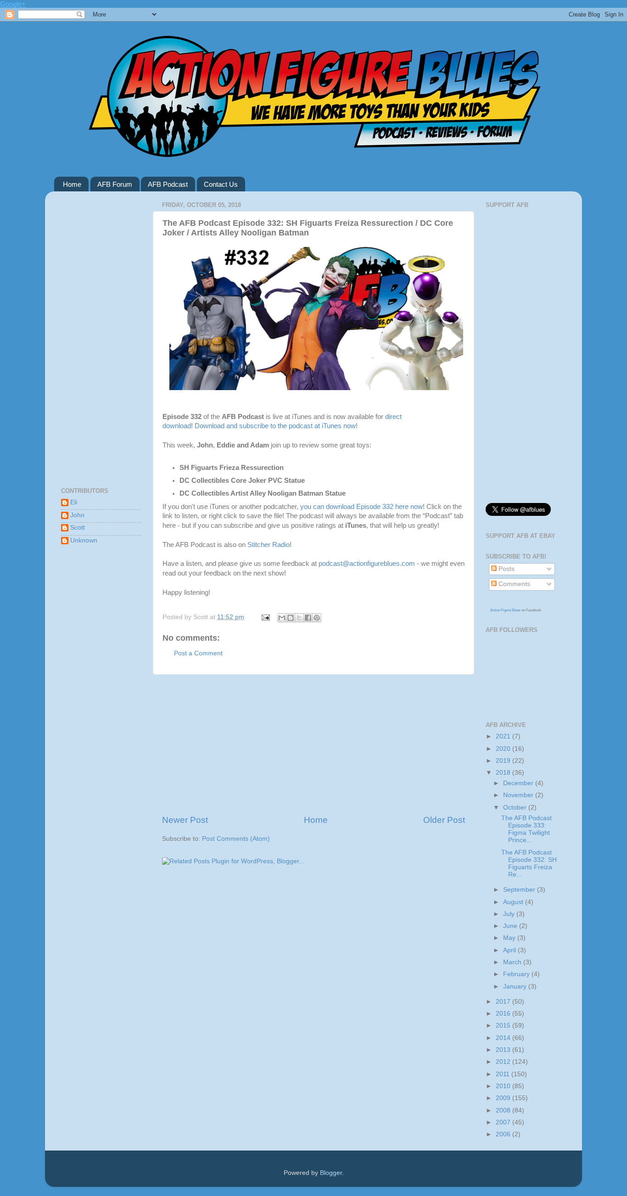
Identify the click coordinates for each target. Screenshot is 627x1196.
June (511, 925)
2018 (504, 772)
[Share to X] (299, 617)
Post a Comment (198, 653)
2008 (504, 1110)
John (77, 515)
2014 (504, 1037)
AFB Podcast (168, 184)
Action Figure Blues (505, 610)
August (514, 902)
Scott (77, 527)
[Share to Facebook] (308, 617)
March (513, 962)
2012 (504, 1061)
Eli (73, 502)
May (510, 937)
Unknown (83, 540)
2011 (503, 1074)
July (509, 914)
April (510, 950)
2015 (504, 1025)
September (520, 889)
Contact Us (221, 184)
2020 (504, 748)
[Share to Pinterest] (316, 617)
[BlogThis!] (290, 617)
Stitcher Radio (268, 544)
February (517, 974)
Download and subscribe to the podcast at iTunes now (275, 426)
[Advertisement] (313, 744)
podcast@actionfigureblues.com (367, 563)
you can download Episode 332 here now (361, 506)
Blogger (331, 1172)
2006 (504, 1134)
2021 (504, 736)
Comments (513, 584)
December (519, 783)
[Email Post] (265, 617)
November (519, 795)
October (515, 807)
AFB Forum (114, 184)
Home (72, 184)
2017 (504, 1001)
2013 (504, 1049)
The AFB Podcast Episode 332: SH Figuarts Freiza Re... (529, 863)
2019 (504, 760)
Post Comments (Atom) (236, 838)
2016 (504, 1013)
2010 (504, 1086)
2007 (504, 1122)
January (515, 986)
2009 (504, 1098)
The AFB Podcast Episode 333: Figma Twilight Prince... (526, 829)
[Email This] (281, 617)
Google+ (13, 4)
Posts (506, 568)
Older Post (444, 820)
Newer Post (185, 820)
